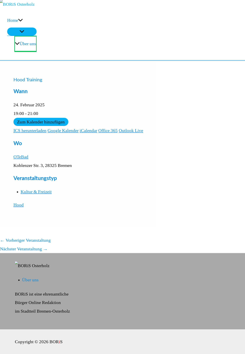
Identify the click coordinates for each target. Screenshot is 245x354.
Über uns (28, 43)
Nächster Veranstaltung (24, 248)
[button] (20, 20)
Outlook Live (131, 130)
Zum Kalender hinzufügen (41, 121)
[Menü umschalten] (22, 32)
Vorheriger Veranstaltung (25, 240)
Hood (18, 204)
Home (12, 20)
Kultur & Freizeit (36, 191)
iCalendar (88, 130)
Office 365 (108, 130)
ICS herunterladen (29, 130)
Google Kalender (63, 130)
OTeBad (20, 156)
